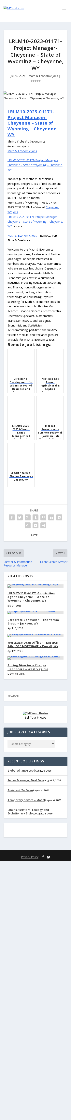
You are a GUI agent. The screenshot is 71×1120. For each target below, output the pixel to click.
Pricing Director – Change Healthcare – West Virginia (27, 667)
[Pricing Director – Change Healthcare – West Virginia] (35, 658)
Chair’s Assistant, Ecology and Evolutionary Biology (28, 811)
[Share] (12, 517)
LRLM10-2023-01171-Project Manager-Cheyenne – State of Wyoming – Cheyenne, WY (32, 122)
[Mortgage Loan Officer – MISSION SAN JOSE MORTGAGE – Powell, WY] (35, 635)
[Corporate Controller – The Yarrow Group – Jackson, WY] (35, 612)
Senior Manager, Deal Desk (25, 780)
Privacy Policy (29, 857)
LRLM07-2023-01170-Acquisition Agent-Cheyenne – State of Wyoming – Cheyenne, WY (31, 596)
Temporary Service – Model (26, 800)
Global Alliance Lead (21, 770)
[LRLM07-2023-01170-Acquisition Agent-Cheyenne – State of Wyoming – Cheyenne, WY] (35, 586)
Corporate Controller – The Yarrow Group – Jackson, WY (33, 621)
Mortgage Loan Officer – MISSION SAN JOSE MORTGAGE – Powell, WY (33, 644)
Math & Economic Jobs (43, 76)
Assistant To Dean (20, 790)
